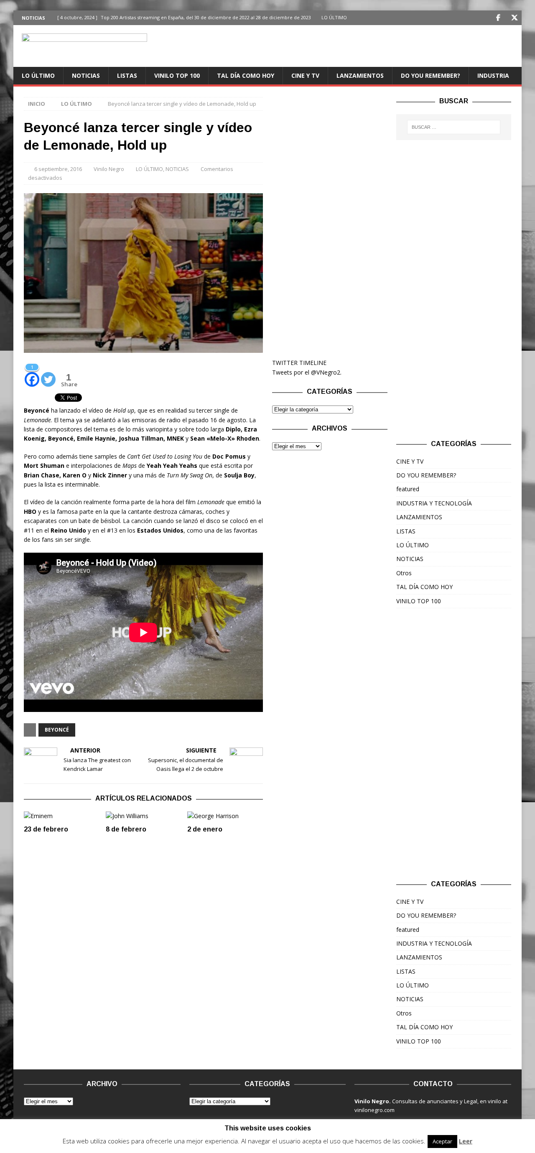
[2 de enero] (225, 816)
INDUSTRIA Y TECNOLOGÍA (434, 503)
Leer (465, 1141)
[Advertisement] (329, 222)
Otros (404, 573)
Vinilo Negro (109, 169)
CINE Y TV (305, 75)
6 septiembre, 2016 (58, 169)
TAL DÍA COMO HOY (245, 75)
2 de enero (204, 829)
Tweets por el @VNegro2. (306, 372)
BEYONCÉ (57, 729)
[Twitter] (514, 17)
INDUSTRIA (493, 75)
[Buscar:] (454, 127)
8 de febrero (126, 829)
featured (407, 489)
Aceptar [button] (442, 1141)
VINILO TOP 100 (177, 75)
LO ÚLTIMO (38, 75)
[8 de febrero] (143, 816)
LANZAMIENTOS (360, 75)
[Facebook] (498, 17)
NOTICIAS (86, 75)
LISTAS (127, 75)
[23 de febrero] (61, 816)
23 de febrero (46, 829)
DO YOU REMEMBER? (430, 75)
